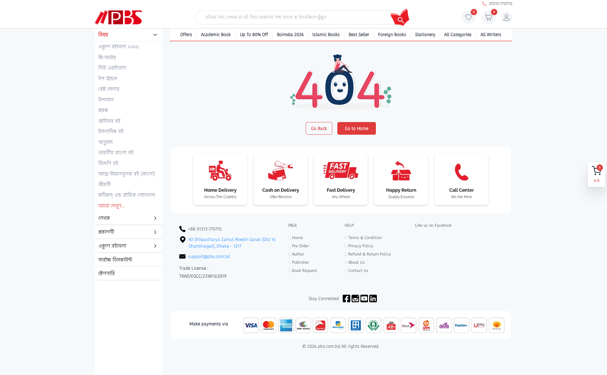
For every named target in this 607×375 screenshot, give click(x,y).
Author (296, 254)
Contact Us (356, 270)
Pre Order (298, 246)
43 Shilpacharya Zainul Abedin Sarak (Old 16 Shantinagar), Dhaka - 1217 (232, 242)
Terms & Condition (363, 238)
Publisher (298, 262)
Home (295, 238)
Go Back (319, 128)
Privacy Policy (359, 246)
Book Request (302, 270)
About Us (355, 262)
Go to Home (356, 128)
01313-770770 (500, 4)
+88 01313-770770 (205, 229)
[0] (468, 19)
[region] (128, 154)
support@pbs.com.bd (209, 256)
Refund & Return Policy (368, 254)
